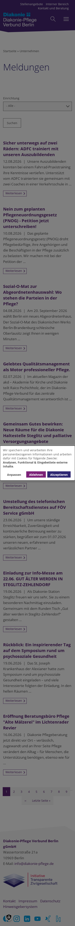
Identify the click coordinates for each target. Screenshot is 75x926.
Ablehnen (36, 474)
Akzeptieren (59, 474)
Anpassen (14, 474)
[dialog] (37, 463)
